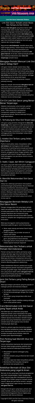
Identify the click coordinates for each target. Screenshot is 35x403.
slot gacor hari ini (7, 385)
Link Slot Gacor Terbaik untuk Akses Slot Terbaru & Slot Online (17, 23)
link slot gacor (11, 28)
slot (2, 146)
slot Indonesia (14, 45)
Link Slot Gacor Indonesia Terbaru (17, 19)
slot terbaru (28, 329)
